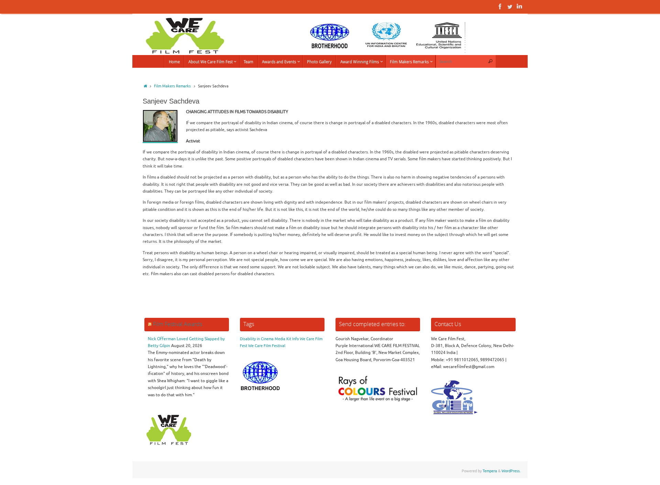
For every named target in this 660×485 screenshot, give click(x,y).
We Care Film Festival (266, 346)
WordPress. (511, 471)
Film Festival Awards (177, 324)
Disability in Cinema (257, 339)
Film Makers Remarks (172, 86)
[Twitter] (510, 6)
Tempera (490, 471)
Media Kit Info (287, 339)
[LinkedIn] (519, 6)
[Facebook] (500, 6)
